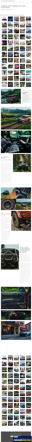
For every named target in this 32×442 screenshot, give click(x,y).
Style (17, 2)
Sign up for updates (16, 435)
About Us (11, 433)
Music (23, 2)
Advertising (19, 433)
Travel (14, 2)
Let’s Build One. (22, 282)
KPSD (26, 2)
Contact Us (15, 433)
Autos (20, 2)
